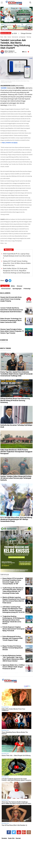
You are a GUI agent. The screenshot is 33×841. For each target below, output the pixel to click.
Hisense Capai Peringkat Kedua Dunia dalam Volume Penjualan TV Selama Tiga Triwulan (12, 331)
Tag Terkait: (5, 286)
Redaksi (4, 838)
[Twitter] (9, 280)
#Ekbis (13, 286)
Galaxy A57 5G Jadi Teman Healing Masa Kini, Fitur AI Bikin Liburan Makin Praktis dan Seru (17, 263)
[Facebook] (6, 280)
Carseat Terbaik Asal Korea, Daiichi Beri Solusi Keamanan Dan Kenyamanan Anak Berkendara (11, 310)
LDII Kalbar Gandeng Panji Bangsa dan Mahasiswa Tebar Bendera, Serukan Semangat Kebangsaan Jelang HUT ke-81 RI (14, 609)
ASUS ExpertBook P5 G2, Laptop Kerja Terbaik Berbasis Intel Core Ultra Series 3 (16, 256)
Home (1, 37)
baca (25, 51)
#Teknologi (27, 288)
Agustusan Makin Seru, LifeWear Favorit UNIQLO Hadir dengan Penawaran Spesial (14, 666)
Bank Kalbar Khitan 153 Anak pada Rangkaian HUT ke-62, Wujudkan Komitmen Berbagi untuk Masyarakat (16, 270)
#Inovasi (19, 286)
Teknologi (28, 37)
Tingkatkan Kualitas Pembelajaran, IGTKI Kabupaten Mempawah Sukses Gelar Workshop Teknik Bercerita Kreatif (14, 619)
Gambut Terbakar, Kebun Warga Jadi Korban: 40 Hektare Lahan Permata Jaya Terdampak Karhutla (16, 478)
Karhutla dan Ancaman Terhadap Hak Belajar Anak (16, 426)
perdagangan (22, 37)
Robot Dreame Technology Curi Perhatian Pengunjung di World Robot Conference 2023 (10, 320)
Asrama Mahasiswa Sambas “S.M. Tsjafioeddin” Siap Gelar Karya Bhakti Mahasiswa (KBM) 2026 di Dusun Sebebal (13, 658)
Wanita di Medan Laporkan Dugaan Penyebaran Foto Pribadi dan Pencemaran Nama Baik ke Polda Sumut (14, 600)
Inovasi (9, 37)
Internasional (15, 37)
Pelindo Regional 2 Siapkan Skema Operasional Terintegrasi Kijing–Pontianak (14, 629)
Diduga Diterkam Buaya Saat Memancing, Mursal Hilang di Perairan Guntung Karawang (15, 400)
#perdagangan (17, 288)
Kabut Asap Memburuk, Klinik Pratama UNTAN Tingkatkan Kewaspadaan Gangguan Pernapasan (16, 451)
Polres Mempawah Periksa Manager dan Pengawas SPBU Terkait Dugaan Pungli (13, 638)
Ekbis (5, 37)
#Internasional (5, 288)
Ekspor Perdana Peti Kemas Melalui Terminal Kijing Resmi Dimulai (13, 648)
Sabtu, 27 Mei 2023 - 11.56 (10, 52)
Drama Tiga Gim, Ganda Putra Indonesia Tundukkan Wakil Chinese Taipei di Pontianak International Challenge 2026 (16, 374)
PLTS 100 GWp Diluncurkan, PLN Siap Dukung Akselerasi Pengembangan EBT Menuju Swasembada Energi (16, 519)
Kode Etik (11, 838)
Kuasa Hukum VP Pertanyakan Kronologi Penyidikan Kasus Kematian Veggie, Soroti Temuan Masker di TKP (13, 581)
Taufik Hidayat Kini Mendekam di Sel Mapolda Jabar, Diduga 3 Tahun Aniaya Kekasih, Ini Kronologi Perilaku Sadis (13, 590)
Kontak (18, 838)
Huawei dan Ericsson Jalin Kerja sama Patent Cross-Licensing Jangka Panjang (10, 299)
